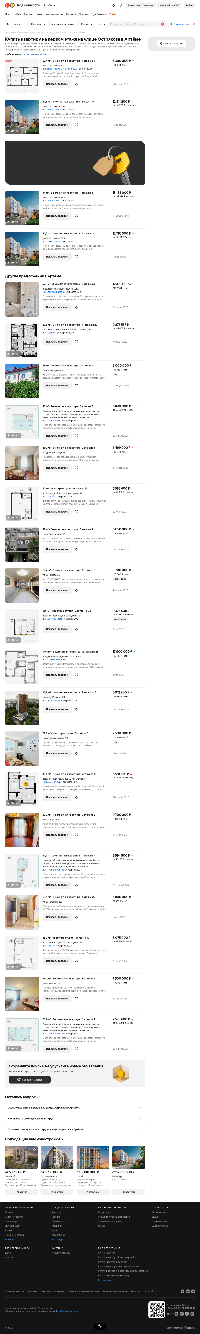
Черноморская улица (53, 738)
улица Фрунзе (49, 819)
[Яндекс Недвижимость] (22, 5)
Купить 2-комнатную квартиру (114, 1275)
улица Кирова (49, 575)
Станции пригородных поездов (114, 1217)
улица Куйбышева (51, 697)
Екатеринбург (12, 1226)
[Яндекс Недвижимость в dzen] (188, 1291)
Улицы (101, 1226)
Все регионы (104, 1212)
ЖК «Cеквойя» (49, 332)
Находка (56, 1217)
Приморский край (51, 411)
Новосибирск (12, 1221)
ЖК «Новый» (48, 496)
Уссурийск (57, 1226)
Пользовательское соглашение (84, 1291)
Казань (8, 1230)
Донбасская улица (51, 370)
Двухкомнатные (160, 1212)
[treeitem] (13, 14)
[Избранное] (113, 5)
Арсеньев (57, 1212)
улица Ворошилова (52, 534)
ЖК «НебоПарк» (50, 109)
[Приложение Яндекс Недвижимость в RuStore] (192, 1313)
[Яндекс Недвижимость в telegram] (193, 1291)
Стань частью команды (52, 1291)
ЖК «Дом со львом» (52, 619)
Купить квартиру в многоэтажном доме (118, 1266)
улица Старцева (65, 289)
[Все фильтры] (8, 24)
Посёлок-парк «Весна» (53, 292)
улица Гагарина (50, 902)
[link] (189, 5)
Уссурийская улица (52, 452)
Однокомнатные (160, 1226)
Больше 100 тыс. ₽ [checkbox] (44, 176)
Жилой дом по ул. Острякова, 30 (58, 69)
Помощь (135, 1291)
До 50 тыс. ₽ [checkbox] (39, 167)
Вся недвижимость (14, 1291)
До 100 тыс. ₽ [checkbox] (19, 176)
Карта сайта (149, 1291)
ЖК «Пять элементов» (53, 420)
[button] (120, 5)
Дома (8, 1252)
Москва (9, 1212)
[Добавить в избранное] (76, 84)
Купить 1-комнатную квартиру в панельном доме (123, 1271)
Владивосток (49, 289)
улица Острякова (51, 65)
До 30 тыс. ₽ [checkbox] (18, 167)
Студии (155, 1217)
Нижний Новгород (14, 1235)
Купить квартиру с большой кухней (116, 1257)
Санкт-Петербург (14, 1217)
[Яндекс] (189, 1327)
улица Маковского (66, 656)
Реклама (32, 1291)
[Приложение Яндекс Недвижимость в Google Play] (182, 1313)
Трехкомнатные (160, 1221)
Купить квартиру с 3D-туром (113, 1262)
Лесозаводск (58, 1221)
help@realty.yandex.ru (67, 1311)
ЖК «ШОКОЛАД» (51, 700)
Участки (9, 1257)
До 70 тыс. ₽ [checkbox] (60, 167)
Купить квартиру (106, 1252)
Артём (55, 1230)
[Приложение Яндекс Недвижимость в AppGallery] (187, 1313)
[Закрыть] (193, 24)
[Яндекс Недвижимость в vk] (182, 1291)
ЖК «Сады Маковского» (54, 659)
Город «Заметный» (52, 782)
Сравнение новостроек (110, 1221)
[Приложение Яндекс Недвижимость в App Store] (176, 1313)
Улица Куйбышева (61, 1252)
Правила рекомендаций (115, 1291)
